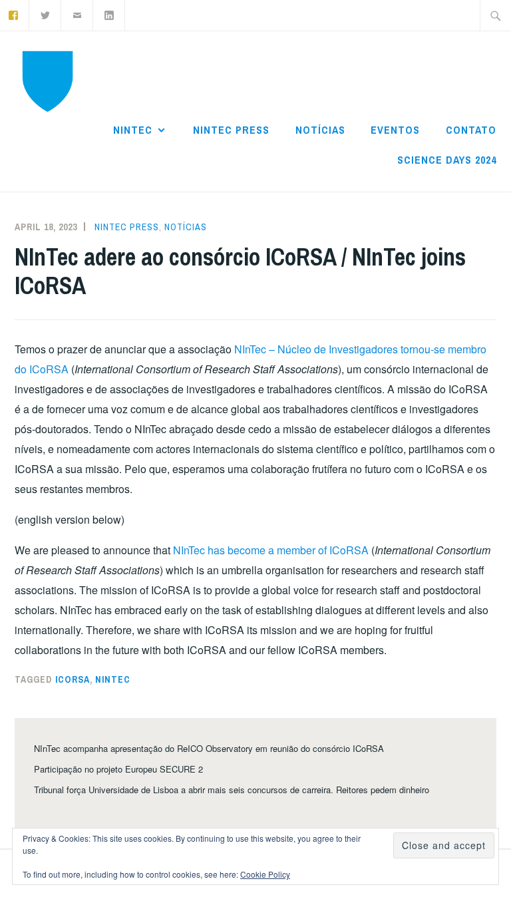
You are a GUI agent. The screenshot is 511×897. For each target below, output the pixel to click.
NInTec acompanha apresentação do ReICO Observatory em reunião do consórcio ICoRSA (209, 748)
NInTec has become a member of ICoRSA (271, 550)
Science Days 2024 (446, 159)
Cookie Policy (265, 874)
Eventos (395, 129)
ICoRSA (72, 679)
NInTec (132, 129)
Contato (471, 129)
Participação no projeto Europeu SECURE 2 (118, 769)
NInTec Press (231, 129)
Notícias (320, 129)
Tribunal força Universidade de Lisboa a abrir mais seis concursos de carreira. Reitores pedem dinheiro (231, 789)
